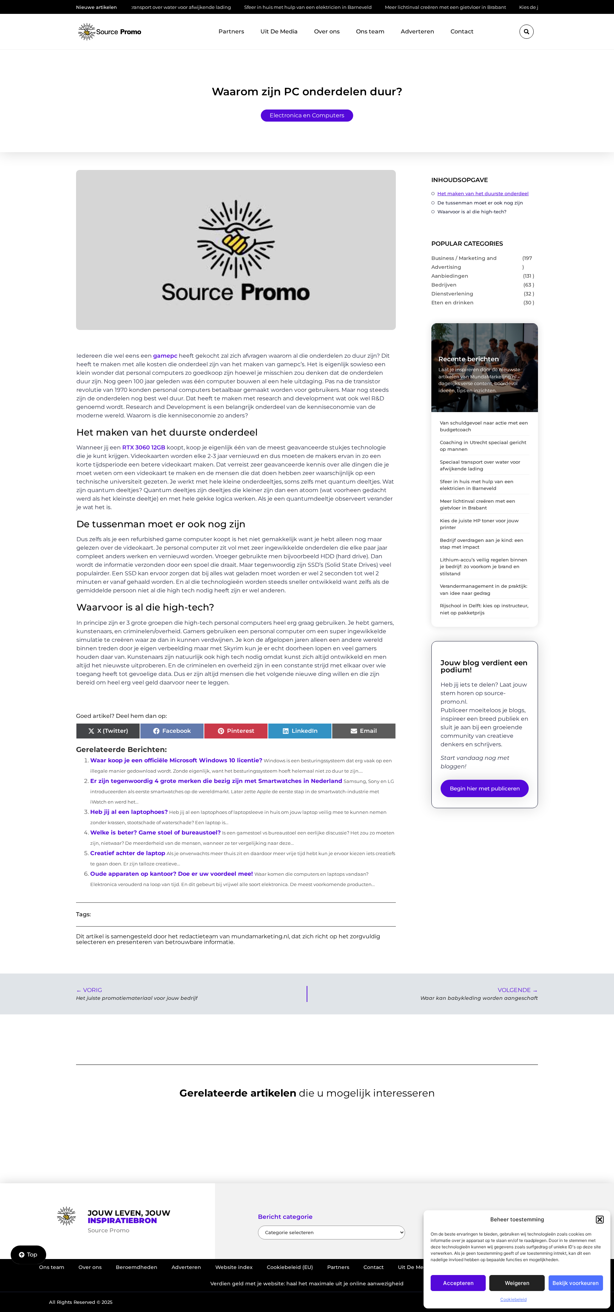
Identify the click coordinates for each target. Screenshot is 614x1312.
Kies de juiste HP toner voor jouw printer (529, 7)
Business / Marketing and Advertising (464, 262)
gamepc (164, 355)
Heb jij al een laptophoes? (129, 812)
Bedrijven (444, 285)
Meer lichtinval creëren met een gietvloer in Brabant (408, 7)
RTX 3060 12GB (143, 447)
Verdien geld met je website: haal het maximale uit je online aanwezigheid (307, 1283)
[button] (599, 1219)
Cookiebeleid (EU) (290, 1267)
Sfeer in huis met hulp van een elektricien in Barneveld (271, 7)
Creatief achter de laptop (127, 853)
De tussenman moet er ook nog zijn (480, 203)
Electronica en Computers (307, 115)
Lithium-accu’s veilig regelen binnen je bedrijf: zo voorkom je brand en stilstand (483, 566)
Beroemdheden (136, 1267)
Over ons (327, 31)
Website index (234, 1267)
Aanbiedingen (449, 276)
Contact (462, 31)
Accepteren (458, 1283)
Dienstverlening (452, 294)
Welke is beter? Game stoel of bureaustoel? (155, 832)
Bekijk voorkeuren (576, 1283)
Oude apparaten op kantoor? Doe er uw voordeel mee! (171, 873)
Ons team (370, 31)
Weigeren (517, 1283)
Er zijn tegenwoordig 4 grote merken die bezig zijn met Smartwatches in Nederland (216, 781)
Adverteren (417, 31)
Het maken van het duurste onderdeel (483, 193)
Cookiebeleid (513, 1299)
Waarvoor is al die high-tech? (471, 211)
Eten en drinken (452, 302)
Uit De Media (279, 31)
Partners (231, 31)
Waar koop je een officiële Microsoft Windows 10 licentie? (176, 760)
